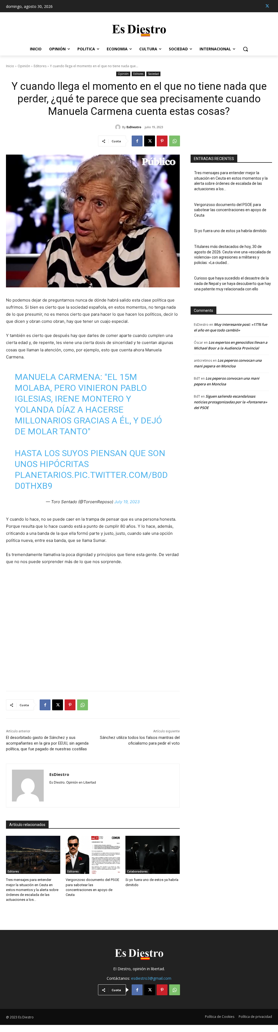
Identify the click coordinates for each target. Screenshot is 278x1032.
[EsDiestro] (118, 127)
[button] (245, 49)
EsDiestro (134, 127)
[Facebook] (137, 141)
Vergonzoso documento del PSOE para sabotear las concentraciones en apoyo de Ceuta (230, 209)
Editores (40, 66)
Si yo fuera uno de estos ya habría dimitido (230, 231)
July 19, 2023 (127, 501)
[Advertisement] (93, 624)
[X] (267, 6)
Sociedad (153, 74)
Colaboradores (137, 871)
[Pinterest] (162, 141)
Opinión (24, 66)
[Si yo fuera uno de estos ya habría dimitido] (152, 855)
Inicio (10, 66)
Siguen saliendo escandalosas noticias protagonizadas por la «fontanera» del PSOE (230, 402)
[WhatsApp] (174, 141)
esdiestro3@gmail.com (151, 978)
